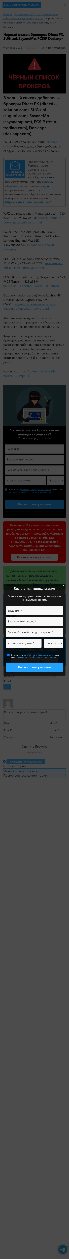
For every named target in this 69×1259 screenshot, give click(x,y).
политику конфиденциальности (38, 655)
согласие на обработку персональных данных (37, 657)
